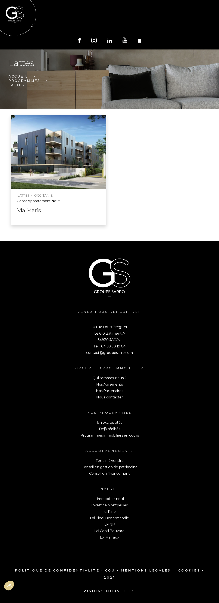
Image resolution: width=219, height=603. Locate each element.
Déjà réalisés (109, 429)
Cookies (189, 570)
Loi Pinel (109, 512)
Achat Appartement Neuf (38, 201)
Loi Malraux (109, 537)
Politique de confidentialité (57, 570)
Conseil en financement (109, 473)
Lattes (23, 195)
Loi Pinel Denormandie (109, 518)
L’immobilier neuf (109, 499)
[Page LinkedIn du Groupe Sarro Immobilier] (109, 41)
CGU (110, 570)
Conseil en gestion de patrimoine (110, 467)
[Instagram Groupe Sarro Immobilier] (94, 40)
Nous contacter (109, 397)
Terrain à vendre (110, 461)
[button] (9, 586)
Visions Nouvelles (109, 591)
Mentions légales (146, 570)
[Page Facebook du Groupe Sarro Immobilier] (79, 40)
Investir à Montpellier (109, 505)
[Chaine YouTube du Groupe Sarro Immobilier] (125, 41)
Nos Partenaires (109, 391)
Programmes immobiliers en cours (109, 435)
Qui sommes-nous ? (109, 378)
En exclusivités (109, 422)
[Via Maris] (58, 152)
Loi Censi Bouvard (109, 531)
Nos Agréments (109, 384)
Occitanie (43, 195)
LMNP (109, 524)
